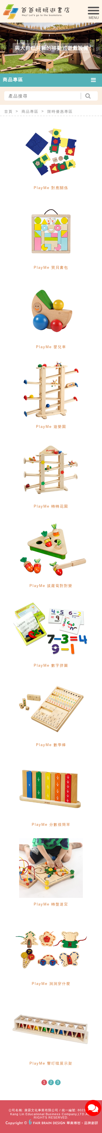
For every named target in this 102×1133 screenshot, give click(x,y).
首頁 (8, 111)
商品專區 (30, 111)
